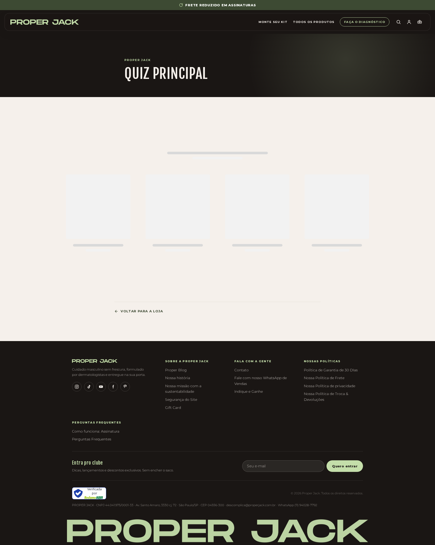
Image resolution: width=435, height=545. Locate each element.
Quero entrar (344, 466)
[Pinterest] (125, 386)
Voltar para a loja (142, 311)
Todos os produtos (314, 22)
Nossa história (177, 378)
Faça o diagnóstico (364, 22)
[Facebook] (113, 386)
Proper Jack (137, 60)
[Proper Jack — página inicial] (44, 21)
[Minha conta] (409, 22)
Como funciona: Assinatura (95, 431)
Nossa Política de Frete (324, 378)
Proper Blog (176, 370)
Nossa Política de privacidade (329, 386)
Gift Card (173, 408)
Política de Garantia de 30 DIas (331, 370)
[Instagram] (77, 386)
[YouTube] (101, 386)
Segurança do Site (181, 400)
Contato (241, 370)
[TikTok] (89, 386)
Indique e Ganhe (248, 391)
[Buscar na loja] (398, 22)
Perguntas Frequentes (91, 439)
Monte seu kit (273, 22)
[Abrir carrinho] (420, 22)
